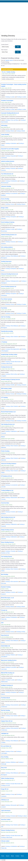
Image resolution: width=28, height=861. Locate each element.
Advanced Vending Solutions (8, 463)
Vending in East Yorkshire (12, 715)
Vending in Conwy (10, 794)
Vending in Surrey (10, 204)
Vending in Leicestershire (12, 193)
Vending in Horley (21, 631)
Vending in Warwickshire (11, 497)
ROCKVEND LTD (5, 646)
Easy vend (4, 767)
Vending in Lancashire (11, 667)
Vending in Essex (10, 751)
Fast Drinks (4, 308)
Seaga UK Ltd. (5, 789)
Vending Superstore (6, 261)
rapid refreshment (5, 810)
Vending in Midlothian (11, 762)
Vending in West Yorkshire (12, 336)
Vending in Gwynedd (11, 156)
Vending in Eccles (5, 785)
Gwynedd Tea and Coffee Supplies (10, 148)
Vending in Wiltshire (10, 654)
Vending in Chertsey (21, 393)
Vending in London (10, 96)
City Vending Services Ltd (7, 424)
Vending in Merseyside (11, 805)
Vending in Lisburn (22, 816)
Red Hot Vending (5, 710)
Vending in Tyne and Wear (12, 120)
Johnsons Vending (6, 186)
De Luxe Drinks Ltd (6, 746)
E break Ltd (4, 610)
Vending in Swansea (10, 168)
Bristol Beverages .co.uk (7, 597)
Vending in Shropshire (11, 216)
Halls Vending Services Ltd (8, 517)
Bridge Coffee (4, 207)
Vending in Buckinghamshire (12, 349)
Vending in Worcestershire (12, 581)
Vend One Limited (5, 819)
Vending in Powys (10, 420)
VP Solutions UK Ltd (6, 476)
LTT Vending (4, 397)
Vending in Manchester (6, 363)
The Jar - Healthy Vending (8, 72)
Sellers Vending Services (7, 778)
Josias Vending (5, 134)
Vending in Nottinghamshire (12, 281)
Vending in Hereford (21, 420)
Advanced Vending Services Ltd (9, 274)
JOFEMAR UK (4, 733)
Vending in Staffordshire (11, 431)
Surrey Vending (5, 198)
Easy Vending (4, 756)
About (12, 855)
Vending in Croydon (21, 304)
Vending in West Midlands (12, 256)
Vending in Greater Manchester (13, 361)
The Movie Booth (5, 697)
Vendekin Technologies (7, 100)
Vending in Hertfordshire (11, 181)
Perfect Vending (5, 451)
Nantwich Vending (6, 587)
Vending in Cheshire (10, 511)
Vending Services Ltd (6, 367)
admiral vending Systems (7, 161)
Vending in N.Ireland (10, 816)
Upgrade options (9, 60)
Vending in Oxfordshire (11, 143)
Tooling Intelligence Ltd (7, 490)
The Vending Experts (6, 556)
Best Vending (4, 574)
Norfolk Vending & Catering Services (10, 379)
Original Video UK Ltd (6, 721)
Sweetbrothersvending (7, 331)
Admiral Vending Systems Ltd (8, 234)
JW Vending (4, 125)
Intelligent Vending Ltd (7, 685)
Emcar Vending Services (7, 542)
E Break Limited (5, 841)
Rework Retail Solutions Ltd (8, 411)
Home (2, 855)
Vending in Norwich (21, 384)
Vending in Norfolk (10, 384)
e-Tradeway (4, 342)
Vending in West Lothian (11, 374)
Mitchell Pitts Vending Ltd (7, 672)
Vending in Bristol (10, 130)
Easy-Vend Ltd (5, 635)
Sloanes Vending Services (8, 830)
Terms (22, 855)
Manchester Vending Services (9, 660)
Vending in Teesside (10, 551)
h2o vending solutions (7, 247)
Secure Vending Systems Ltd (8, 286)
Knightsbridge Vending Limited (9, 354)
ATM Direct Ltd (5, 799)
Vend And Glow (5, 503)
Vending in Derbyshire (11, 268)
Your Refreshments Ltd (7, 173)
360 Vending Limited (6, 388)
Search (7, 855)
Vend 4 (3, 436)
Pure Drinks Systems (6, 299)
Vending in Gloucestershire (12, 705)
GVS (2, 622)
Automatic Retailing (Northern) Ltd (10, 113)
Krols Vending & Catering (7, 222)
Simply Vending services (7, 529)
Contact (17, 855)
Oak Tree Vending (5, 317)
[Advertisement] (14, 17)
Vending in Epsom (21, 204)
